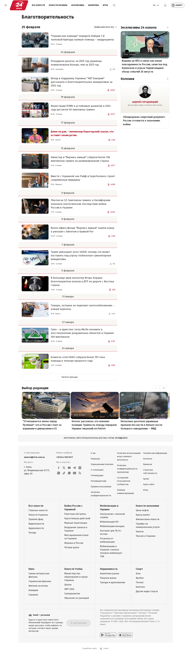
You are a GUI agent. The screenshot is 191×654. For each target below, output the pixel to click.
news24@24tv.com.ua (34, 457)
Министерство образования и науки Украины (76, 577)
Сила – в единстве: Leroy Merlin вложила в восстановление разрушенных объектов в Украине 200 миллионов (82, 333)
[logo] (19, 5)
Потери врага (71, 547)
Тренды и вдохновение (112, 582)
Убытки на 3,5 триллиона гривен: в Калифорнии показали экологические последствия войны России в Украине (80, 204)
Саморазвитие (72, 593)
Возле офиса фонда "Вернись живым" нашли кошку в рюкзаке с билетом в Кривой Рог (82, 229)
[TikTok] (64, 473)
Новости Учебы (73, 568)
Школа (67, 584)
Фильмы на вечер (38, 585)
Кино (31, 568)
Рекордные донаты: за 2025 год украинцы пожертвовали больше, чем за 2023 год (76, 63)
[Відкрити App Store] (125, 635)
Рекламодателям (98, 481)
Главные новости (38, 510)
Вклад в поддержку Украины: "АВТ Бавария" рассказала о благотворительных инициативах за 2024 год (81, 82)
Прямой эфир (36, 519)
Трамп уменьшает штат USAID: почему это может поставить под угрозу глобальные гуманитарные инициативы (81, 255)
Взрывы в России (73, 543)
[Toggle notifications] (165, 5)
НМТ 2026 (69, 589)
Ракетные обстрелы (75, 514)
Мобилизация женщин (112, 526)
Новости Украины (58, 5)
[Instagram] (79, 467)
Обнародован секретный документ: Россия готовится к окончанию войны (144, 120)
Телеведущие (97, 475)
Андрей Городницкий (145, 102)
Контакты (147, 459)
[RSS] (79, 473)
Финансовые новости (147, 519)
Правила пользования (101, 486)
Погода (32, 532)
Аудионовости (36, 528)
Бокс (138, 573)
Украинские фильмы (40, 581)
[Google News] (74, 473)
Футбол (140, 578)
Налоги (139, 531)
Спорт (139, 568)
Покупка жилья (108, 578)
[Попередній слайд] (156, 388)
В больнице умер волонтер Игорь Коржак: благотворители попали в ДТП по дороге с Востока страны (82, 281)
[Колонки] (167, 78)
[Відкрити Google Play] (108, 635)
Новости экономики (147, 505)
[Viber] (58, 473)
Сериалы (33, 594)
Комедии (33, 590)
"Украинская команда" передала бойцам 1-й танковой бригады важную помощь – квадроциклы (82, 37)
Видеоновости (36, 523)
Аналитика (93, 5)
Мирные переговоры (75, 523)
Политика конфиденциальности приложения (127, 468)
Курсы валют (143, 514)
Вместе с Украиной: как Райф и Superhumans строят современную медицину (83, 178)
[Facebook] (58, 467)
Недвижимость (109, 568)
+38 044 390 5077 (64, 457)
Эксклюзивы (77, 5)
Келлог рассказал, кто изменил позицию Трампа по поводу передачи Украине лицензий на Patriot (94, 425)
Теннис (140, 582)
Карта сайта (148, 484)
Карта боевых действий (77, 518)
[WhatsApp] (69, 473)
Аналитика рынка (109, 573)
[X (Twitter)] (64, 467)
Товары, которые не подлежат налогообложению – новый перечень (82, 307)
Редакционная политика (102, 464)
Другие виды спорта (147, 591)
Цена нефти (142, 510)
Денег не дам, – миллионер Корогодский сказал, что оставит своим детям (82, 133)
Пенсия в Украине (145, 536)
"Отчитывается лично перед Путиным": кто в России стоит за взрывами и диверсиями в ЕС (42, 425)
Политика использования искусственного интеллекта (129, 456)
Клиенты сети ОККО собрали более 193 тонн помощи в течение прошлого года (78, 359)
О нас (93, 453)
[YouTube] (69, 467)
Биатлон (140, 587)
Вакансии (147, 464)
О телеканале (97, 470)
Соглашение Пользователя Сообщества (123, 481)
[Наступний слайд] (163, 388)
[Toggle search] (114, 5)
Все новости (38, 5)
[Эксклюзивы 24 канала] (167, 27)
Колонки (127, 79)
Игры (105, 5)
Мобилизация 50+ (109, 521)
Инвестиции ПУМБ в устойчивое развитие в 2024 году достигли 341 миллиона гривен (81, 107)
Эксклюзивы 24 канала (139, 27)
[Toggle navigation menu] (5, 5)
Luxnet (106, 648)
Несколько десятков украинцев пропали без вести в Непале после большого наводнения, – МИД (141, 425)
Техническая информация (155, 453)
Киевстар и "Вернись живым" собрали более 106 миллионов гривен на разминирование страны (80, 159)
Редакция (95, 459)
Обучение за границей (76, 598)
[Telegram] (74, 467)
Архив (146, 479)
